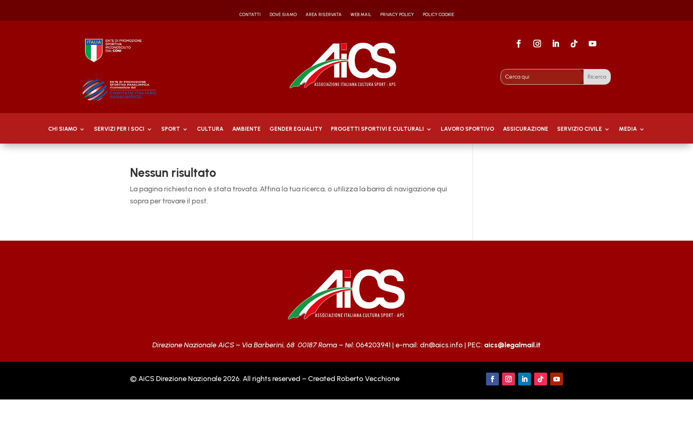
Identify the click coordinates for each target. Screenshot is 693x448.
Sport (170, 129)
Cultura (210, 129)
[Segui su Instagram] (537, 43)
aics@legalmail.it (512, 345)
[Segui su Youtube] (592, 43)
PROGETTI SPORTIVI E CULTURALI (377, 129)
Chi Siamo (62, 129)
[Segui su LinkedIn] (555, 43)
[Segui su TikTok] (574, 43)
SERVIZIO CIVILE (579, 129)
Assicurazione (525, 129)
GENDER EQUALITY (296, 129)
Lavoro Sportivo (467, 129)
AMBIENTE (246, 129)
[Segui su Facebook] (519, 43)
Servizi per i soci (119, 129)
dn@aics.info (441, 345)
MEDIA (628, 129)
